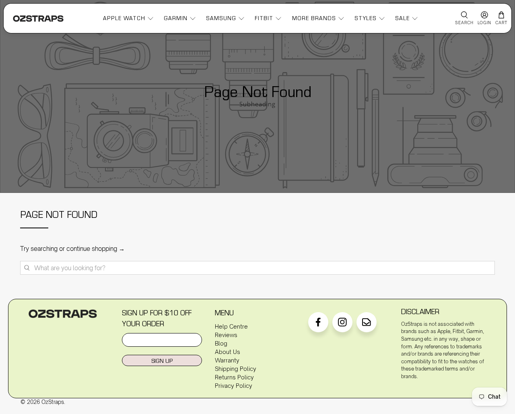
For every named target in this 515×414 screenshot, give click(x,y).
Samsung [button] (221, 18)
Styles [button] (365, 18)
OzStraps (52, 402)
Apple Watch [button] (124, 18)
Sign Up (162, 360)
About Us (227, 351)
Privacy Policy (233, 385)
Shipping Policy (235, 368)
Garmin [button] (175, 18)
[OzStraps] (38, 18)
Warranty (227, 360)
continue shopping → (95, 249)
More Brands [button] (314, 18)
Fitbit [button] (264, 18)
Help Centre (231, 326)
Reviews (226, 334)
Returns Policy (234, 377)
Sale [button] (402, 18)
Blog (221, 343)
